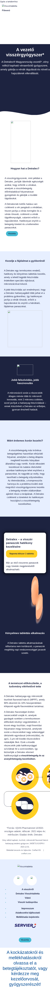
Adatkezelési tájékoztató (27, 913)
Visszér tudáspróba (28, 902)
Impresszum (27, 908)
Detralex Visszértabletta (28, 893)
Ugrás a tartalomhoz (9, 2)
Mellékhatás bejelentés (27, 917)
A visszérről (28, 889)
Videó (28, 898)
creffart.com (26, 854)
